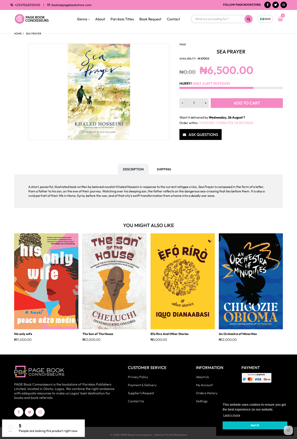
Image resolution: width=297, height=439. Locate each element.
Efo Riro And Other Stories (170, 334)
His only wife (23, 334)
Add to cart (247, 102)
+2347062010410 (27, 5)
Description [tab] (133, 169)
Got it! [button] (255, 425)
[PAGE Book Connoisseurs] (36, 18)
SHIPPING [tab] (164, 169)
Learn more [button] (231, 415)
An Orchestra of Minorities (238, 334)
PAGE (182, 44)
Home (18, 33)
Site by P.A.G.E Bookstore (171, 435)
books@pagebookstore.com (72, 5)
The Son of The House (97, 334)
